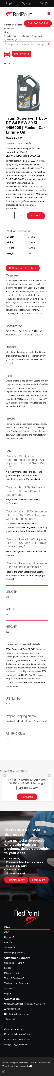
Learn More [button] (38, 879)
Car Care (38, 36)
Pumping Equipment (13, 952)
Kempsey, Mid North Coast (17, 1034)
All (8, 32)
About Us (8, 988)
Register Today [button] (16, 879)
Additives (11, 36)
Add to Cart (35, 215)
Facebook (11, 1019)
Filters (10, 39)
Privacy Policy (11, 973)
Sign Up (26, 3)
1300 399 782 (13, 1008)
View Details (27, 796)
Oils (19, 39)
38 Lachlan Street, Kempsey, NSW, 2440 (25, 1003)
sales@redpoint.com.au (18, 1014)
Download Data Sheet (23, 268)
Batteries (25, 36)
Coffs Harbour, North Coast (17, 1039)
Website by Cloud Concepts (15, 1066)
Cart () (43, 3)
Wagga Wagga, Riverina (15, 1044)
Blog (6, 993)
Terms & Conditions (13, 978)
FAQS (7, 968)
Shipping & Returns (13, 962)
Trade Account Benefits (15, 983)
